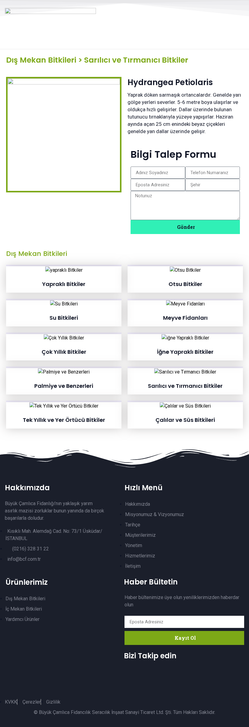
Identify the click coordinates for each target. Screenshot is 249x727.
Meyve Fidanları (185, 318)
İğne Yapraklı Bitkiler (185, 352)
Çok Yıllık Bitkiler (64, 352)
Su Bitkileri (63, 318)
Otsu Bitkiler (185, 284)
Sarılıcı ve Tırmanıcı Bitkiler (185, 386)
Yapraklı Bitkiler (63, 284)
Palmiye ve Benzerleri (63, 386)
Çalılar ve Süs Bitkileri (185, 420)
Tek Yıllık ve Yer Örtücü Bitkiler (64, 420)
